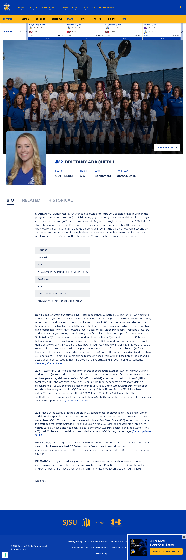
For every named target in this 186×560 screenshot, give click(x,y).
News (83, 19)
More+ (124, 19)
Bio (10, 200)
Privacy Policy (75, 541)
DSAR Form (76, 547)
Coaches (40, 19)
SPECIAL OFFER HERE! (168, 552)
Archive (97, 19)
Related (31, 200)
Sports (21, 7)
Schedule (57, 19)
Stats (70, 19)
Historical (60, 200)
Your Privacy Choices (97, 547)
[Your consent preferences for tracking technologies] (5, 555)
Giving (65, 7)
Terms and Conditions (122, 541)
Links (47, 39)
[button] (27, 31)
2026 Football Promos (103, 7)
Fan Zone (33, 7)
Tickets (75, 7)
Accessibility (100, 553)
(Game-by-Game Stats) (48, 363)
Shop (85, 7)
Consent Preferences (96, 541)
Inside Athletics (50, 7)
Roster (25, 19)
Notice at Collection (120, 547)
